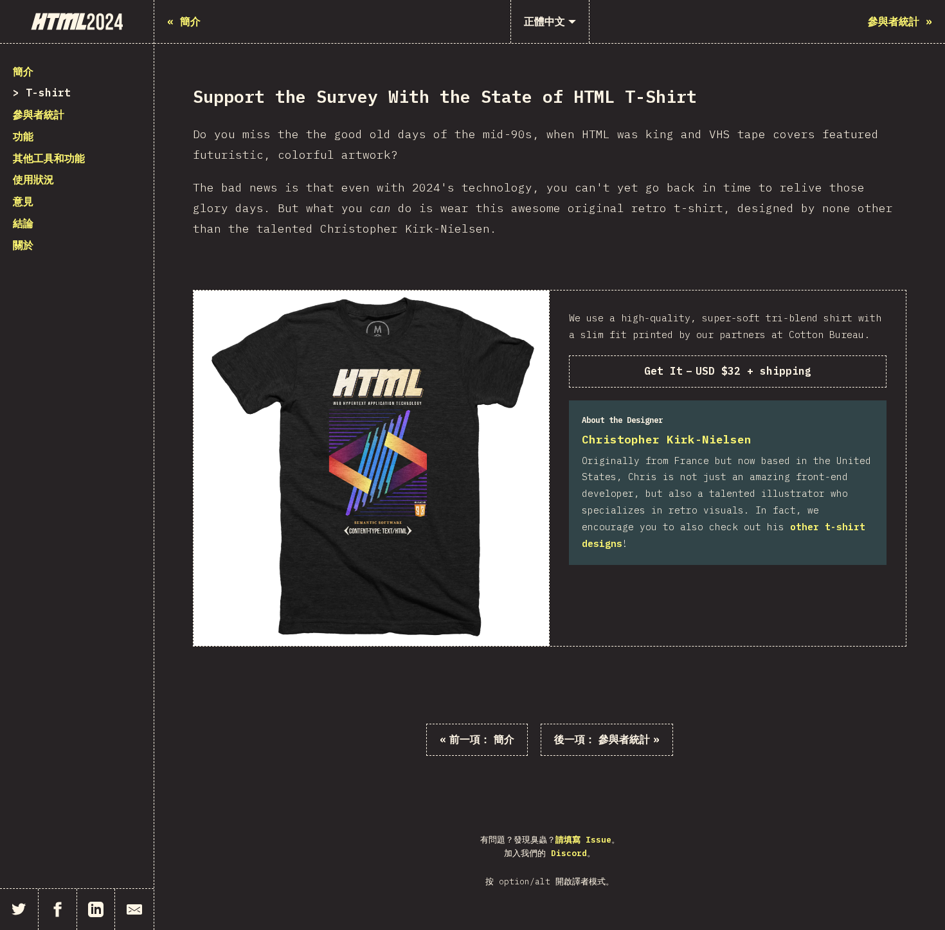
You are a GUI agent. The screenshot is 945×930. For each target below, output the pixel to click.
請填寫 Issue (583, 839)
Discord (569, 853)
